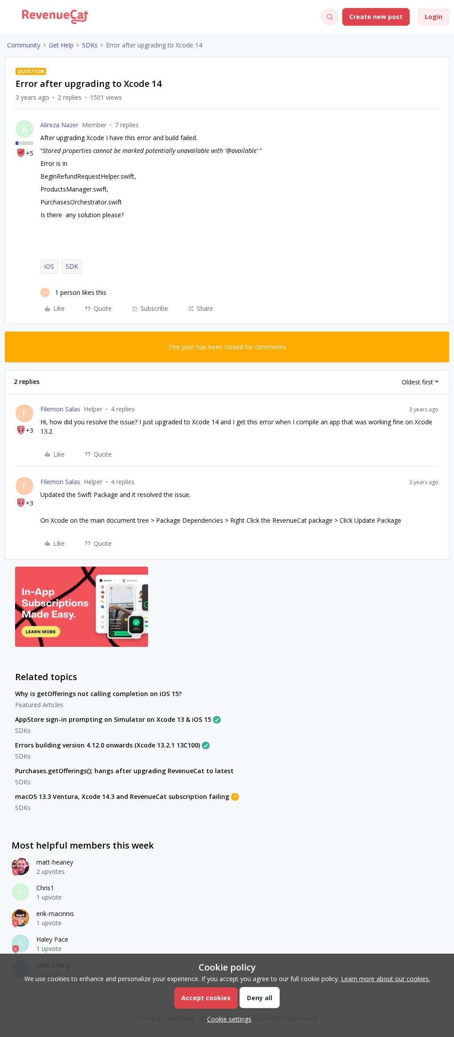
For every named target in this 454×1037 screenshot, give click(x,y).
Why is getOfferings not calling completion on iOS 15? (98, 693)
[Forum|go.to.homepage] (55, 17)
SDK (72, 266)
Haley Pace (52, 939)
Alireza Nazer (59, 125)
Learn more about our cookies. (385, 978)
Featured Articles (39, 704)
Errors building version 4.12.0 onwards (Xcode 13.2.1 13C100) (107, 745)
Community (23, 45)
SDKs (90, 45)
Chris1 (45, 888)
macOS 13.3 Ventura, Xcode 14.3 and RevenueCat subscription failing (122, 796)
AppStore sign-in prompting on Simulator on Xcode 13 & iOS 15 (113, 719)
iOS (49, 266)
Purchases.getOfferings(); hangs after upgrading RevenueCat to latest (124, 771)
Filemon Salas (60, 409)
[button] (9, 18)
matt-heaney (54, 862)
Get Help (61, 45)
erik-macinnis (55, 913)
